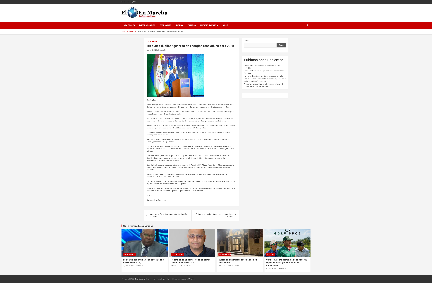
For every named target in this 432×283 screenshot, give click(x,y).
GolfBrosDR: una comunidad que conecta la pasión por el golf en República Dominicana (286, 262)
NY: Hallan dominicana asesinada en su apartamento (263, 76)
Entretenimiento (208, 25)
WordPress (192, 279)
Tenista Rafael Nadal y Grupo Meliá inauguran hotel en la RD (214, 215)
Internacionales (147, 25)
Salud (225, 25)
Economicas (165, 25)
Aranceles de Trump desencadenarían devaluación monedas (168, 215)
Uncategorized (129, 254)
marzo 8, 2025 (152, 50)
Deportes (270, 254)
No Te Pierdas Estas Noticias (138, 226)
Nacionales (129, 25)
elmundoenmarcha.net (142, 279)
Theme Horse (166, 279)
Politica (192, 25)
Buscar (246, 41)
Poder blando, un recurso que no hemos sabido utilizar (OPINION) (190, 261)
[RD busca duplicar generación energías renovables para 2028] (175, 55)
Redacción (162, 50)
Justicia (179, 25)
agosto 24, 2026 (129, 265)
